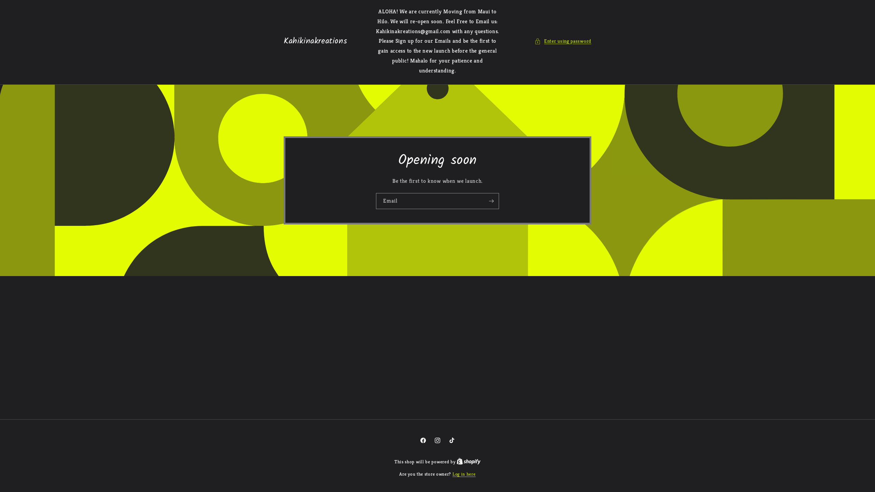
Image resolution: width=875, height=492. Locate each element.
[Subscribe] (491, 201)
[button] (563, 41)
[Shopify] (469, 462)
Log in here (464, 474)
